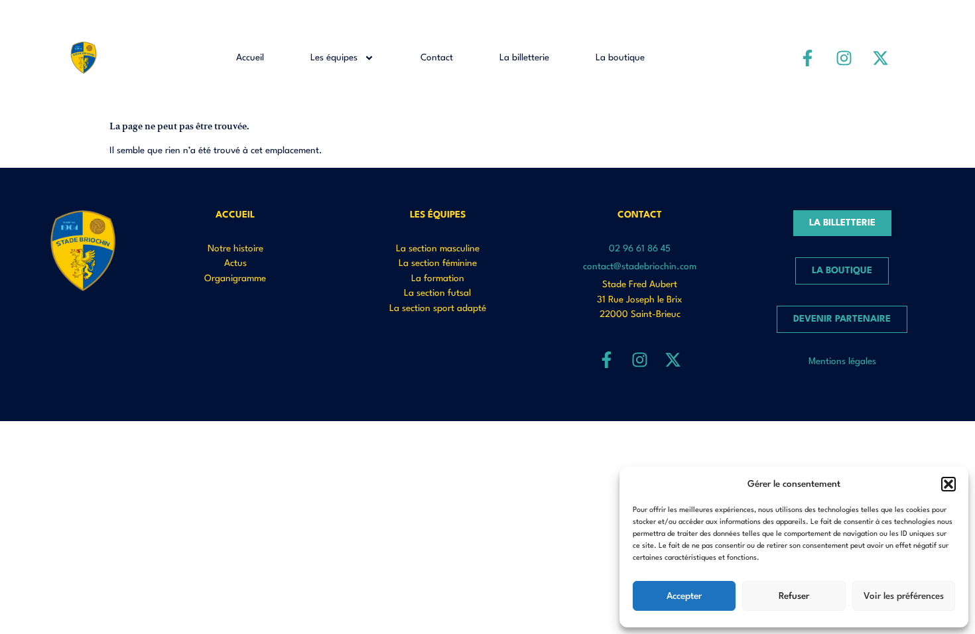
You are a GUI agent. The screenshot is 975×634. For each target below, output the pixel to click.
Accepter (684, 596)
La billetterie (524, 57)
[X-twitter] (880, 57)
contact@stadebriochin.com (639, 266)
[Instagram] (844, 57)
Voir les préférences (904, 596)
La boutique (620, 57)
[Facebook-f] (807, 57)
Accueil (250, 57)
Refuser (794, 596)
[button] (948, 484)
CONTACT (640, 215)
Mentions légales (842, 361)
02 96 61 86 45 (640, 248)
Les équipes (334, 57)
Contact (437, 57)
